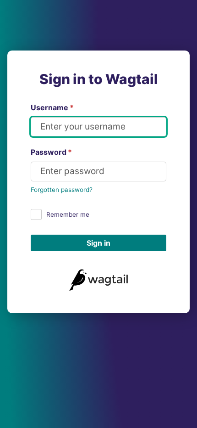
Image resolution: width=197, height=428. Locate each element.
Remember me (67, 214)
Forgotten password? (62, 189)
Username (52, 107)
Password (51, 152)
